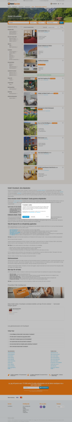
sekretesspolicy (32, 212)
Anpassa (47, 216)
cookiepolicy (38, 212)
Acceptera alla (26, 216)
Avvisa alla (33, 216)
